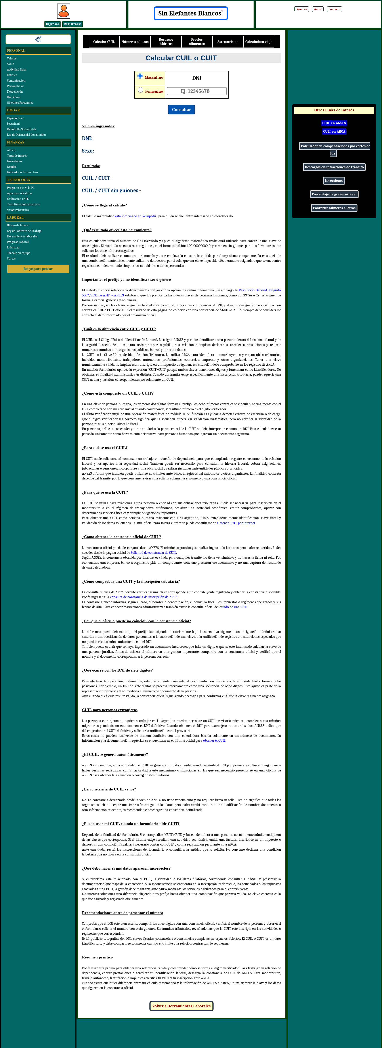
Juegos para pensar (38, 269)
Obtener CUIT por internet (236, 523)
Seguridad (13, 124)
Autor (318, 9)
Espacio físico (15, 118)
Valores (11, 58)
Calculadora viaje (258, 42)
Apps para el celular (19, 193)
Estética (12, 75)
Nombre (301, 9)
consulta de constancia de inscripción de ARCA (144, 597)
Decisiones (13, 97)
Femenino (153, 91)
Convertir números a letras (334, 208)
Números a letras (135, 42)
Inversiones (14, 161)
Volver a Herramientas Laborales (181, 1006)
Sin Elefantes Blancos (191, 13)
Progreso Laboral (18, 242)
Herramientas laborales (22, 236)
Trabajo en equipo (18, 253)
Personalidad (15, 86)
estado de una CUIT (233, 607)
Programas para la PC (20, 188)
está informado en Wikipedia (136, 216)
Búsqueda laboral (18, 225)
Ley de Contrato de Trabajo (24, 231)
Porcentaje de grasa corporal (334, 194)
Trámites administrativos (23, 204)
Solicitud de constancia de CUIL (153, 553)
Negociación (15, 92)
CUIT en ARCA (334, 132)
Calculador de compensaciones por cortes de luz (335, 150)
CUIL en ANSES (334, 123)
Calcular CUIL (104, 42)
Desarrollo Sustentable (21, 129)
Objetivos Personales (20, 103)
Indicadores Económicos (22, 172)
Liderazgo (13, 247)
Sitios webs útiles (18, 210)
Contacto (334, 9)
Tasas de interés (17, 156)
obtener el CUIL (214, 741)
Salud (10, 64)
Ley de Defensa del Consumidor (26, 135)
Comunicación (16, 80)
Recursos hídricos (166, 42)
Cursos (11, 258)
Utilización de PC (18, 199)
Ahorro (11, 150)
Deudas (11, 167)
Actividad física (17, 69)
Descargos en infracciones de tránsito (334, 167)
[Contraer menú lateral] (38, 39)
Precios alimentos (197, 42)
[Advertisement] (334, 69)
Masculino (153, 77)
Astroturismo (227, 42)
